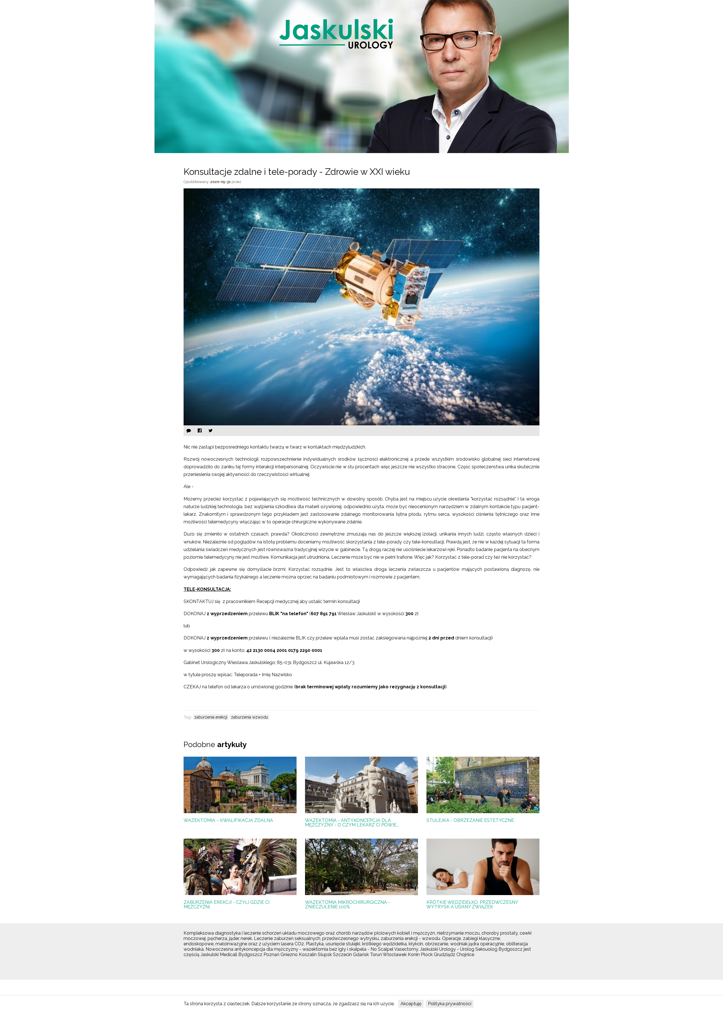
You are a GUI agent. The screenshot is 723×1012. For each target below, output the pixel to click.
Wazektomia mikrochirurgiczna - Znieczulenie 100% (347, 904)
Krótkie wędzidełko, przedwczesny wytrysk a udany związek (472, 904)
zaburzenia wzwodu (249, 717)
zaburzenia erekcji (210, 717)
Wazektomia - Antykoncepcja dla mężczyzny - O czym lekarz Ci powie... (352, 823)
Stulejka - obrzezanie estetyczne (470, 820)
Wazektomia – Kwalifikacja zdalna (228, 820)
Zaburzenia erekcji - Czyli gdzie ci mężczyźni (226, 904)
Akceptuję (410, 1003)
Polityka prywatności (449, 1003)
